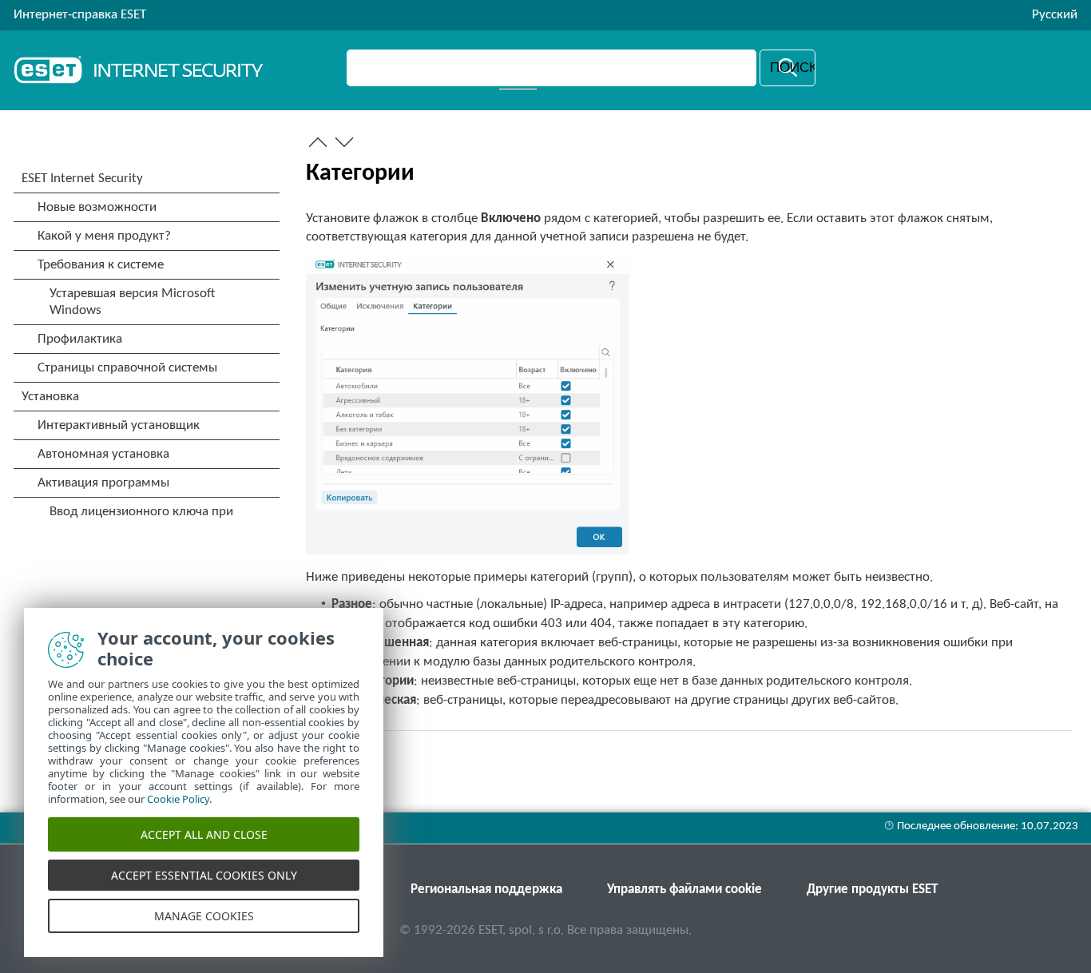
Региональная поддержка (486, 889)
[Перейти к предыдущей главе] (318, 142)
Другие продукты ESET (872, 889)
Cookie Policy (178, 799)
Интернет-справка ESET (80, 15)
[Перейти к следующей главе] (344, 142)
